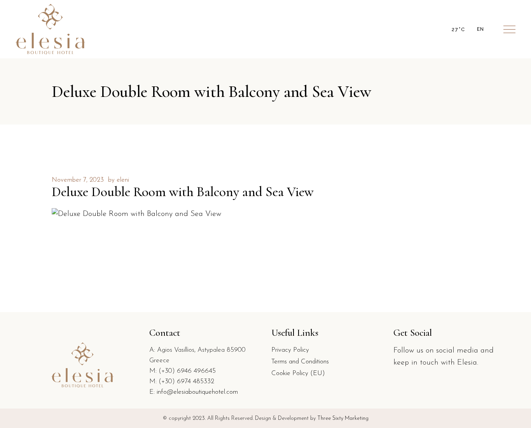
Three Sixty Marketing (343, 418)
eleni (123, 180)
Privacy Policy (290, 350)
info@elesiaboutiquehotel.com (197, 392)
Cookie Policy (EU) (298, 373)
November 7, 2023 (78, 180)
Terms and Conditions (300, 361)
